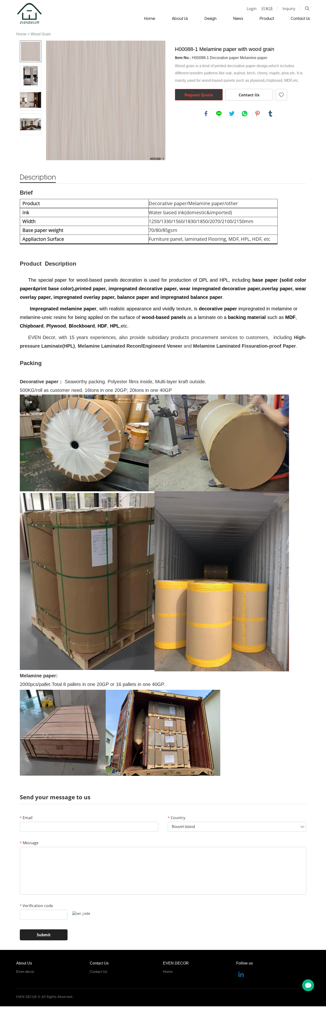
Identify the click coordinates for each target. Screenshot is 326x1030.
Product (267, 18)
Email (26, 817)
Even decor (25, 972)
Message (29, 842)
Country (176, 817)
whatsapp (244, 113)
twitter (231, 113)
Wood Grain (41, 34)
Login (252, 8)
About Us (180, 18)
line (218, 113)
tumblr (270, 113)
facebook (206, 113)
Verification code (36, 905)
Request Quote (198, 95)
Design (210, 18)
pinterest (257, 113)
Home (149, 18)
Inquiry (289, 8)
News (238, 18)
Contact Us (300, 18)
